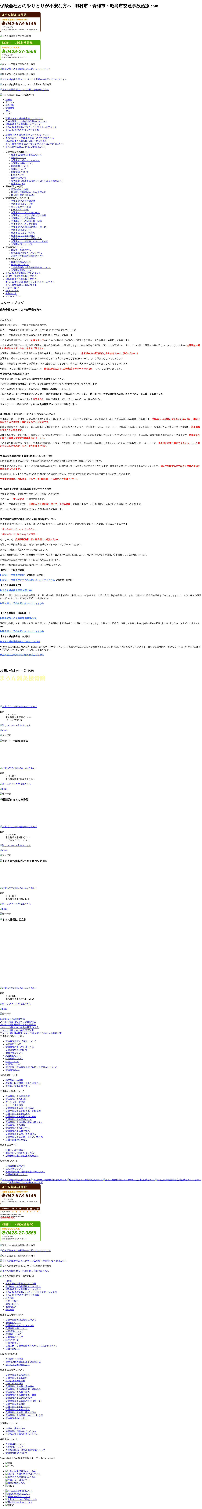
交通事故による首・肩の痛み (25, 212)
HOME (8, 1281)
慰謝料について (18, 169)
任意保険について (20, 264)
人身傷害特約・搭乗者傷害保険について (31, 267)
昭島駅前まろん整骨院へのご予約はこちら (26, 141)
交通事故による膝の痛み (23, 218)
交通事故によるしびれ (22, 204)
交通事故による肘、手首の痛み (26, 238)
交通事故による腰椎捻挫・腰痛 (26, 221)
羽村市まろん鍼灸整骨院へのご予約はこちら (27, 135)
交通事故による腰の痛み (23, 235)
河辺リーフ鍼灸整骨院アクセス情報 (23, 1286)
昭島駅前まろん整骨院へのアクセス (23, 124)
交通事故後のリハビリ (22, 244)
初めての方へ (12, 290)
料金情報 (9, 1298)
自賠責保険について (21, 261)
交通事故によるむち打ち (23, 233)
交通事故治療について (22, 163)
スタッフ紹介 (12, 288)
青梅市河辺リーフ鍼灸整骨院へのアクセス (26, 121)
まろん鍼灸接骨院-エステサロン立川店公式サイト (30, 282)
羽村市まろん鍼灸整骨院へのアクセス (24, 118)
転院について (17, 175)
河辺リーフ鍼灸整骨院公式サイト (21, 276)
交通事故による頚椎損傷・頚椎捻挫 (28, 215)
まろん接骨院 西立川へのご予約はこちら (25, 147)
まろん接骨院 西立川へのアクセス (22, 130)
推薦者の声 (10, 293)
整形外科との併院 (20, 189)
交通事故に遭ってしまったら (25, 160)
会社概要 (9, 1309)
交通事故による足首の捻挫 (24, 224)
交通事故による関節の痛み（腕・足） (29, 227)
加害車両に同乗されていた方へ (26, 253)
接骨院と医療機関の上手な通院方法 (28, 192)
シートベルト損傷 (20, 209)
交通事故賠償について (22, 270)
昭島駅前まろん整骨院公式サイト (21, 279)
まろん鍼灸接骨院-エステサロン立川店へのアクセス (31, 127)
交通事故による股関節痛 (23, 201)
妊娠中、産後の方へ (21, 250)
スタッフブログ (13, 296)
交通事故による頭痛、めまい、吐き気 (29, 241)
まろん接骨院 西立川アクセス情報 (22, 1295)
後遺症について (18, 178)
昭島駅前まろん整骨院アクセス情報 (23, 1289)
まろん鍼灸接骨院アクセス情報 (20, 1283)
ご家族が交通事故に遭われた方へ (27, 256)
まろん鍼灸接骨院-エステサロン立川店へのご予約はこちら (34, 144)
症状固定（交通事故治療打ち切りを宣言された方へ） (37, 181)
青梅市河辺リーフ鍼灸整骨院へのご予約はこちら (29, 138)
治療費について (18, 157)
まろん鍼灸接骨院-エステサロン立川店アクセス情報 (31, 1292)
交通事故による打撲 (21, 230)
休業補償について (20, 172)
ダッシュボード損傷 (21, 207)
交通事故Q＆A (18, 183)
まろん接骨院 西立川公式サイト (21, 285)
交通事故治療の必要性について (26, 155)
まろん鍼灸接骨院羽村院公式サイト (23, 273)
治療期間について (20, 166)
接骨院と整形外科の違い (23, 195)
